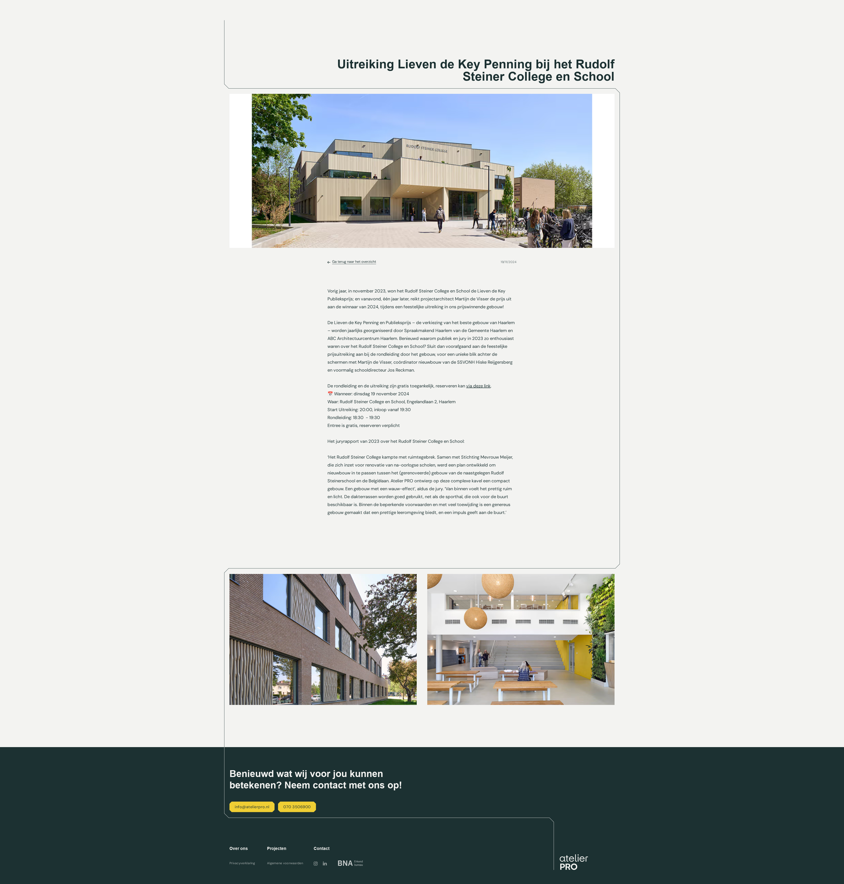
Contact (321, 848)
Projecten (276, 848)
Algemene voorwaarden (285, 863)
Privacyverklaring (242, 863)
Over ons (238, 848)
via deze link (478, 386)
